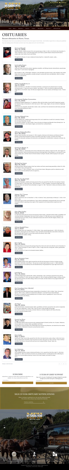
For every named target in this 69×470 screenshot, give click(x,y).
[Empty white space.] (14, 454)
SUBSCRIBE (17, 382)
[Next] (66, 364)
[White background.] (34, 454)
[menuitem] (10, 28)
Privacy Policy (28, 466)
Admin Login (40, 466)
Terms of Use (34, 466)
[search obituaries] (44, 402)
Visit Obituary (19, 59)
